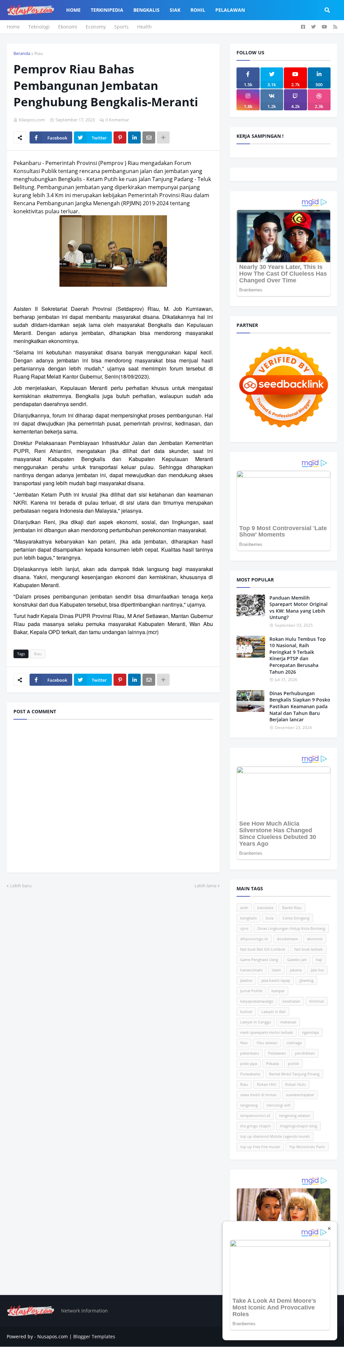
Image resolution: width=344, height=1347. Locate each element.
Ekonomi (67, 26)
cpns (244, 928)
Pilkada (272, 1063)
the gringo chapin (255, 1125)
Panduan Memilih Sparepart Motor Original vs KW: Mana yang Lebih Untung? (298, 608)
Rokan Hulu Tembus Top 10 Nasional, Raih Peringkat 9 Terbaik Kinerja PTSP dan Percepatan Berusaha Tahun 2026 (297, 655)
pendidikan (305, 1053)
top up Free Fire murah (260, 1146)
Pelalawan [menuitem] (230, 10)
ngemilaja (310, 1032)
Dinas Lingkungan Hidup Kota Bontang (291, 928)
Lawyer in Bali (273, 1011)
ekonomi (314, 938)
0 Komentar (117, 120)
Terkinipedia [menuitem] (107, 10)
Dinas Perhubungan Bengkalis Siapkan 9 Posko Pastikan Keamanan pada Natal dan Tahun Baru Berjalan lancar (299, 706)
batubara (265, 907)
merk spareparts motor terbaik (266, 1032)
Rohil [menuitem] (197, 10)
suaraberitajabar (300, 1094)
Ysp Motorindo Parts (307, 1146)
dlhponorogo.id (254, 938)
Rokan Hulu (295, 1084)
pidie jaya (248, 1063)
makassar (288, 1021)
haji (319, 959)
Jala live (317, 969)
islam (276, 969)
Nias (244, 1042)
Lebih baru (21, 886)
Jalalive (246, 980)
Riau (38, 53)
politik (293, 1063)
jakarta (296, 969)
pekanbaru (249, 1053)
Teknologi (39, 26)
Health (144, 26)
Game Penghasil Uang (259, 959)
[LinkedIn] (134, 137)
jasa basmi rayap (275, 980)
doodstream (287, 938)
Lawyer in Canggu (255, 1021)
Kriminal (316, 1001)
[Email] (148, 137)
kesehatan (291, 1001)
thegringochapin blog (298, 1125)
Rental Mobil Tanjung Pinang (294, 1073)
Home (13, 26)
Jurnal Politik (251, 990)
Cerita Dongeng (296, 917)
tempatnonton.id (255, 1115)
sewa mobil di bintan (258, 1094)
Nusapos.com (52, 1336)
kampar (278, 990)
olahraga (294, 1042)
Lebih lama (205, 886)
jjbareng (306, 980)
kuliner (246, 1011)
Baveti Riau (292, 907)
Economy (96, 26)
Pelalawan (277, 1053)
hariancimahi (251, 969)
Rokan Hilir (266, 1084)
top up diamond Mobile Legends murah (275, 1136)
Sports (121, 26)
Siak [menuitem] (175, 10)
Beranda (21, 53)
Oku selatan (267, 1042)
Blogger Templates (94, 1336)
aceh (244, 907)
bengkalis (248, 917)
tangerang (249, 1105)
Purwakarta (250, 1073)
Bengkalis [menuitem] (146, 10)
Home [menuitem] (73, 10)
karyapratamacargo (256, 1001)
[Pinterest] (120, 137)
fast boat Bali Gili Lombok (262, 949)
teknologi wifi (279, 1105)
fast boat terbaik (308, 949)
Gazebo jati (297, 959)
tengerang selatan (294, 1115)
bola (269, 917)
